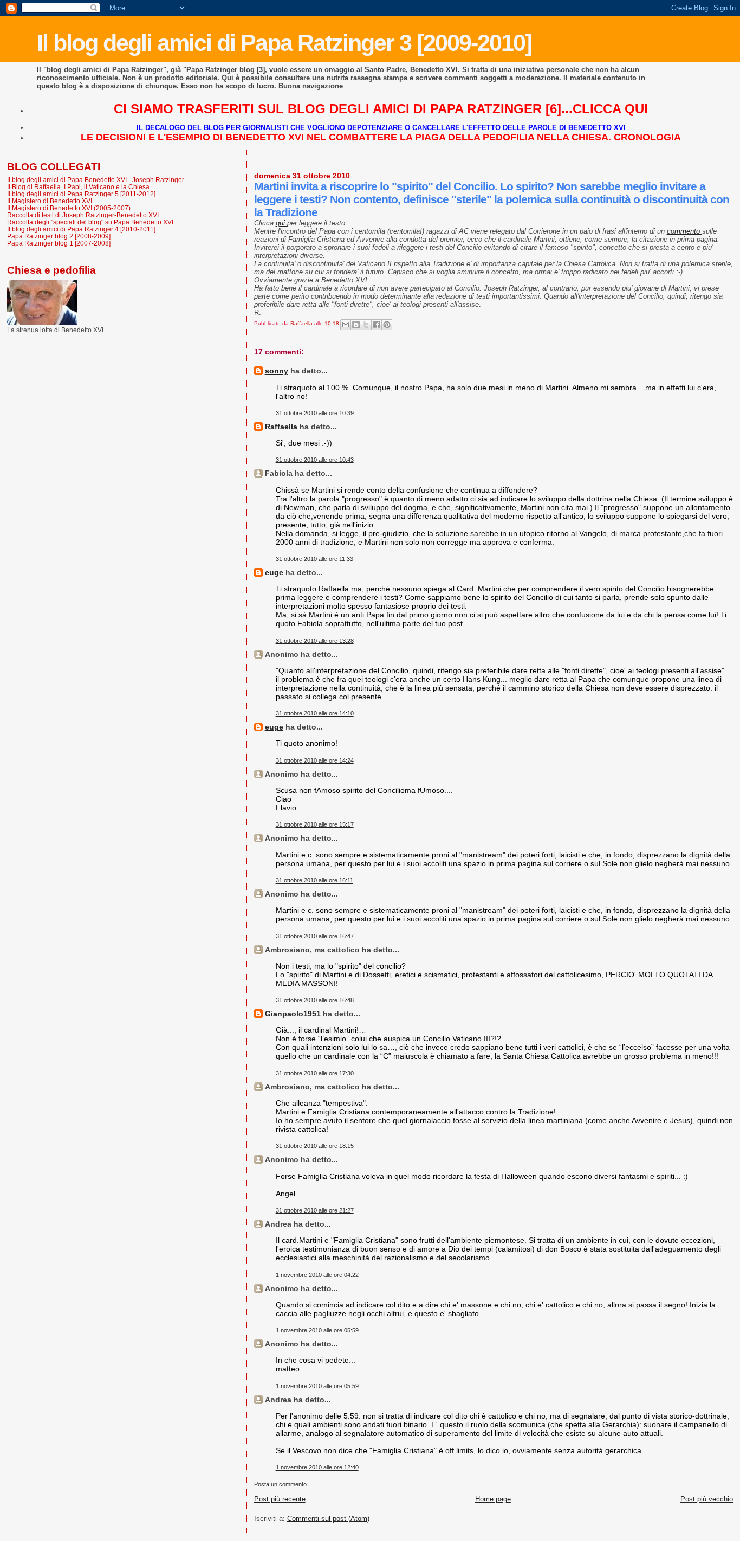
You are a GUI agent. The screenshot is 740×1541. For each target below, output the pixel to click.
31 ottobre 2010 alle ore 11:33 (314, 559)
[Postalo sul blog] (355, 324)
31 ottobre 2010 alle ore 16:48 (315, 1000)
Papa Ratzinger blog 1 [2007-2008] (59, 243)
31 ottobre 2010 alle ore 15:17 (315, 824)
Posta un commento (280, 1484)
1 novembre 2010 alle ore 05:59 (317, 1330)
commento (684, 231)
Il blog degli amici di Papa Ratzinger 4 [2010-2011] (81, 229)
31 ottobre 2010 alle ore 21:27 (315, 1210)
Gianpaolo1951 (293, 1013)
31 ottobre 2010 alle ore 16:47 (315, 936)
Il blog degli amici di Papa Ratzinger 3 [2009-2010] (284, 43)
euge (274, 572)
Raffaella (281, 426)
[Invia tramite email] (345, 324)
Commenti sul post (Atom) (328, 1518)
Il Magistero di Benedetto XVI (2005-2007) (69, 207)
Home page (493, 1499)
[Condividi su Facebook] (376, 324)
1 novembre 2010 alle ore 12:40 (317, 1467)
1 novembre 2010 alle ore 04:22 (317, 1275)
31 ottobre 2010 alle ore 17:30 (315, 1073)
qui (281, 223)
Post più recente (280, 1499)
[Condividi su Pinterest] (386, 324)
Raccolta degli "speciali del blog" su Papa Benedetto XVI (90, 221)
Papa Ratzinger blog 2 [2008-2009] (59, 236)
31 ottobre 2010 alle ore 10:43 (315, 459)
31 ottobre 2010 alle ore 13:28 (315, 640)
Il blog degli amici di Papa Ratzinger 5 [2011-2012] (81, 193)
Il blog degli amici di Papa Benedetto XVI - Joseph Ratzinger (95, 179)
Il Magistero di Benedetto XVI (49, 200)
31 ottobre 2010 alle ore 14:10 (315, 713)
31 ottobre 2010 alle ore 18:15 (315, 1146)
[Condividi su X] (366, 324)
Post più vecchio (706, 1499)
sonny (276, 370)
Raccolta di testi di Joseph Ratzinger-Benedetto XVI (83, 214)
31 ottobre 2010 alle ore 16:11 (314, 880)
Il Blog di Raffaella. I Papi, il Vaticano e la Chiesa (78, 186)
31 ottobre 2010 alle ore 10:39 (315, 413)
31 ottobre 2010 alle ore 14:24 (315, 760)
